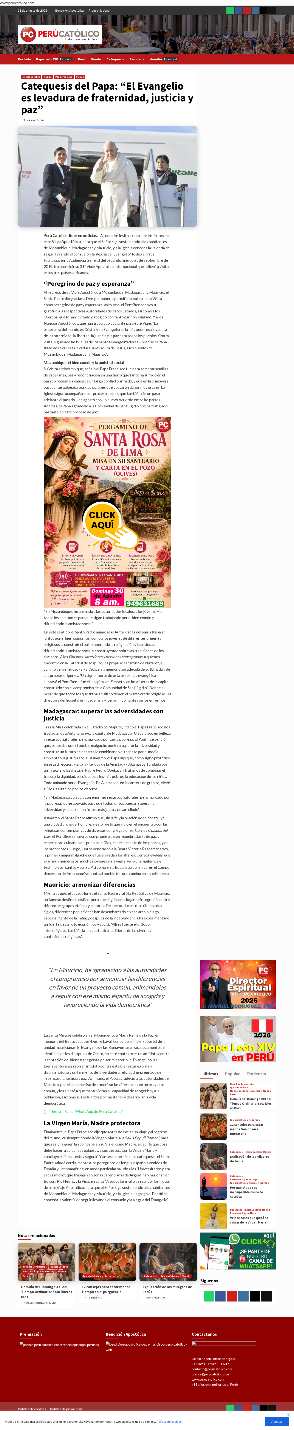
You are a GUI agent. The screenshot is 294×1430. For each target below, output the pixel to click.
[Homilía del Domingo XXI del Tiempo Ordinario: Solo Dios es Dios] (213, 1096)
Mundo (96, 59)
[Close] (289, 1414)
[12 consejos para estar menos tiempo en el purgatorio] (107, 1262)
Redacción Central (34, 120)
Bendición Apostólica (69, 10)
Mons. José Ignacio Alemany (38, 1271)
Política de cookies (169, 1421)
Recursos (137, 59)
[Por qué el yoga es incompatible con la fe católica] (213, 1186)
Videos (80, 76)
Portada (24, 59)
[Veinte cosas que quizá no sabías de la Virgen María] (213, 1216)
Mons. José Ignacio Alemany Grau (40, 1302)
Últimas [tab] (210, 1073)
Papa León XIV (53, 59)
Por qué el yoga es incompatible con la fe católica (246, 1192)
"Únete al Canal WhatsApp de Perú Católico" (86, 1111)
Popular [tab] (232, 1073)
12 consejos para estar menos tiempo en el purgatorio (106, 1289)
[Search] (273, 59)
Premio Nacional (99, 10)
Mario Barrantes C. (94, 1297)
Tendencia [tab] (256, 1073)
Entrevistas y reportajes (244, 1179)
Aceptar (276, 1421)
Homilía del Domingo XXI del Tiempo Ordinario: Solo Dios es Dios (46, 1292)
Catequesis (115, 59)
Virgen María (249, 1213)
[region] (147, 1420)
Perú (81, 59)
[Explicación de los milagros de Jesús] (168, 1262)
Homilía (163, 59)
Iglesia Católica (31, 76)
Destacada (236, 1210)
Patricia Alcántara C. (155, 1297)
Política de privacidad (66, 1409)
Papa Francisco (64, 76)
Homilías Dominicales (34, 1266)
